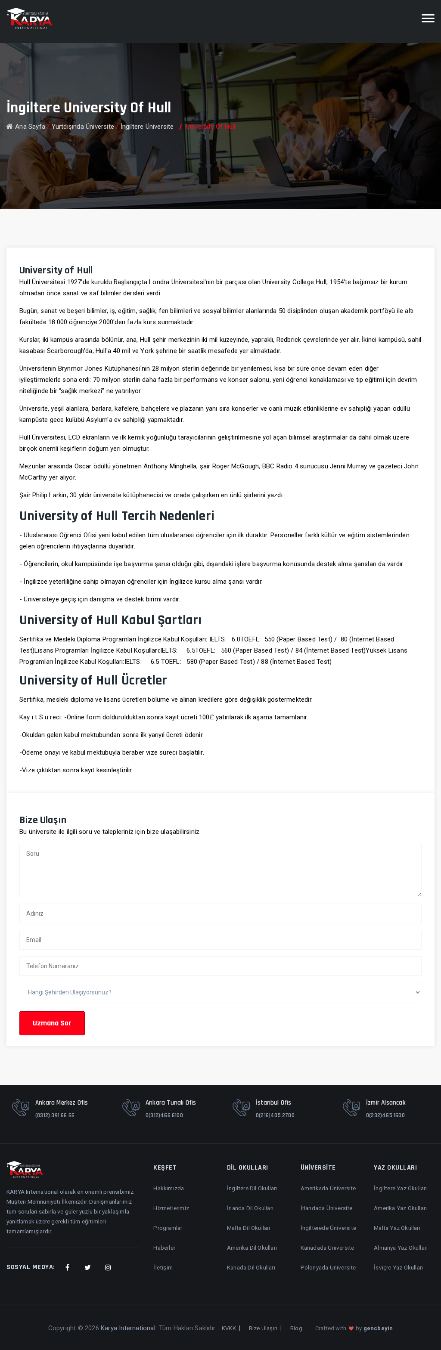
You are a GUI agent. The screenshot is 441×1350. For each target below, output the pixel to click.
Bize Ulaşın (263, 1328)
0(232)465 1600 (385, 1115)
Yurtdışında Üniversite (83, 126)
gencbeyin (378, 1328)
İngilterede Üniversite (328, 1227)
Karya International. (129, 1328)
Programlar (167, 1227)
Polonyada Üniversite (328, 1267)
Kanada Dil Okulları (251, 1267)
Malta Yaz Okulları (397, 1227)
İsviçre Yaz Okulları (398, 1267)
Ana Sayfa (30, 126)
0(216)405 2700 (275, 1115)
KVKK (229, 1328)
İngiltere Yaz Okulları (400, 1188)
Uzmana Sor (52, 1023)
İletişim (163, 1267)
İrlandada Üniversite (327, 1207)
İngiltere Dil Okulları (252, 1188)
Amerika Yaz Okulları (400, 1207)
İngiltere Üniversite (147, 126)
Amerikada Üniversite (328, 1188)
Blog (296, 1328)
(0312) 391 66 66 (55, 1115)
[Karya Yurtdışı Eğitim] (29, 18)
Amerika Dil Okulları (252, 1247)
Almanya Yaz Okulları (401, 1247)
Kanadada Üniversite (327, 1247)
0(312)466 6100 (164, 1115)
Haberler (164, 1247)
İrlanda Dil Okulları (250, 1207)
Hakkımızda (168, 1188)
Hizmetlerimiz (171, 1207)
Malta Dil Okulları (248, 1227)
